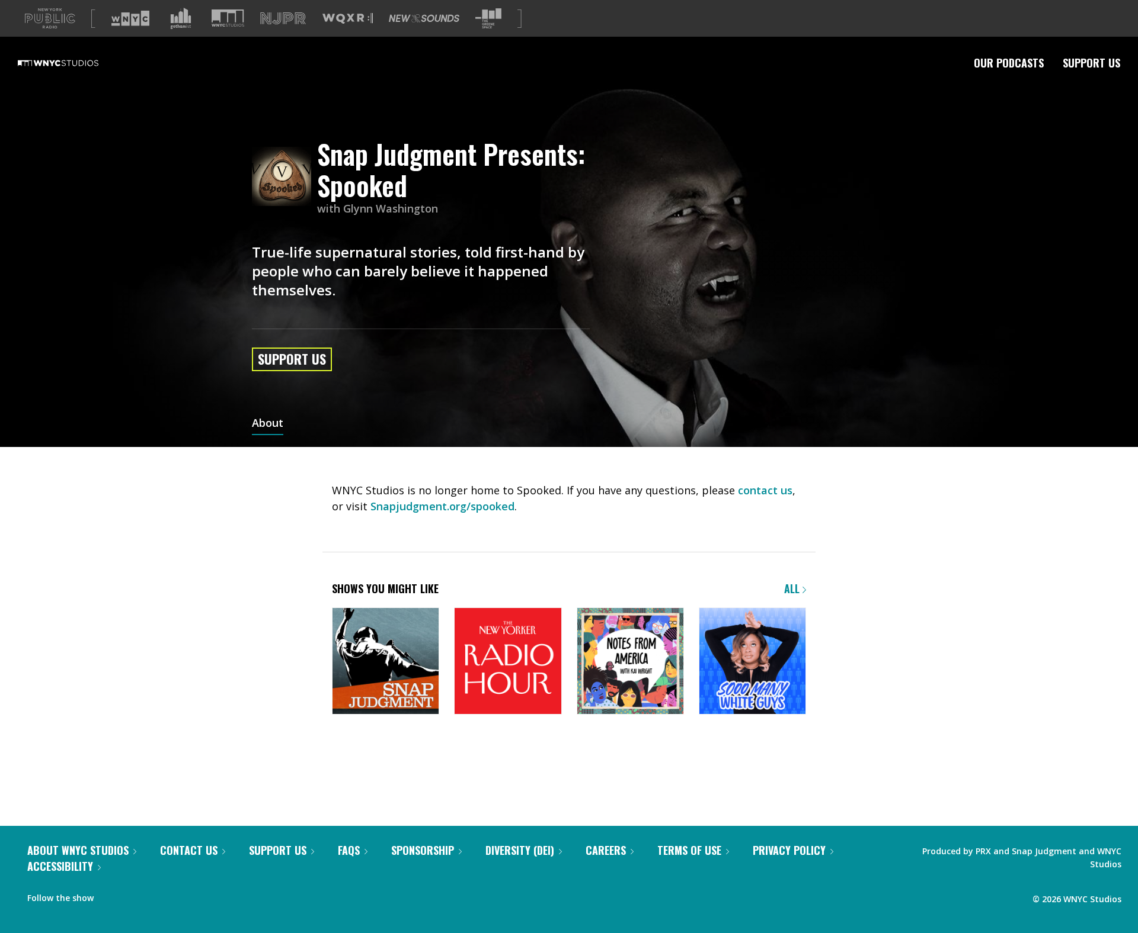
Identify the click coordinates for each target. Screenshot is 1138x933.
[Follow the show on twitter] (134, 895)
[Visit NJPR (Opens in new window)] (283, 18)
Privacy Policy (789, 850)
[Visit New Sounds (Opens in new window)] (424, 18)
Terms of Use (689, 850)
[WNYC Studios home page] (73, 62)
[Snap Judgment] (385, 662)
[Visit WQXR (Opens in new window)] (347, 18)
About (267, 424)
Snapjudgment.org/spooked (442, 506)
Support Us (1091, 62)
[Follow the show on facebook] (111, 895)
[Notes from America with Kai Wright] (630, 662)
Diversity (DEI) (519, 850)
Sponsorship (422, 850)
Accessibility (60, 866)
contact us (765, 490)
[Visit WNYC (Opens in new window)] (130, 18)
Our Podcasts (1009, 62)
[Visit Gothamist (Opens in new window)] (181, 18)
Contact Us (189, 850)
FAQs (349, 850)
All (793, 588)
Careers (606, 850)
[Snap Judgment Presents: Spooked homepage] (284, 177)
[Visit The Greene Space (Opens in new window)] (488, 18)
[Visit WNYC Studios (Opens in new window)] (228, 18)
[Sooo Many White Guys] (752, 662)
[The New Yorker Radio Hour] (507, 662)
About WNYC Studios (78, 850)
